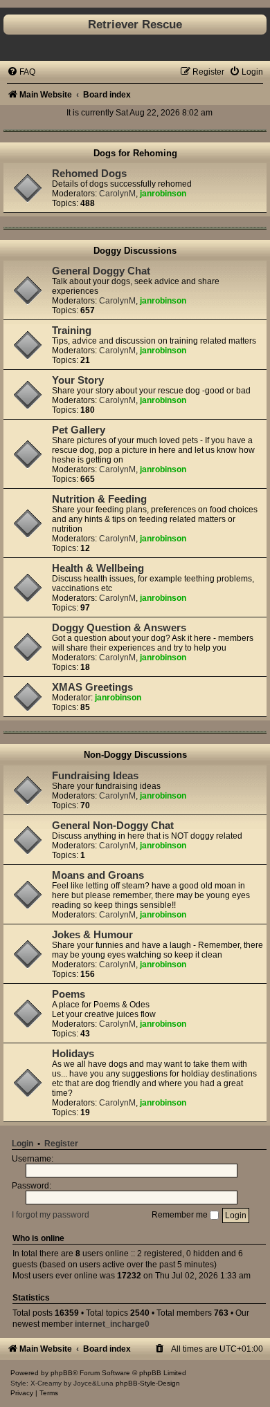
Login (22, 1143)
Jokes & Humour (92, 934)
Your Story (78, 380)
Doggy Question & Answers (119, 627)
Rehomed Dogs (89, 173)
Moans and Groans (98, 875)
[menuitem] (21, 72)
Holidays (73, 1053)
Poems (68, 994)
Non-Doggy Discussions (135, 754)
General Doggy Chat (101, 271)
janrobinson (163, 193)
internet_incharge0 (112, 1324)
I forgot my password (50, 1215)
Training (71, 330)
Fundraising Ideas (95, 775)
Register (61, 1143)
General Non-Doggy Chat (113, 825)
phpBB (62, 1373)
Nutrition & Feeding (99, 499)
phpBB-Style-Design (148, 1383)
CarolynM (117, 193)
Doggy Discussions (135, 250)
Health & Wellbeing (98, 568)
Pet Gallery (78, 430)
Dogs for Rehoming (135, 153)
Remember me (181, 1215)
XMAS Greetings (92, 687)
